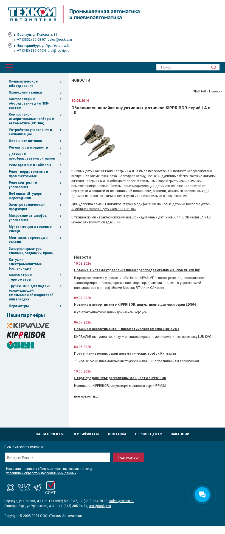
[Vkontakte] (24, 487)
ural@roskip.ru (58, 51)
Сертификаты (85, 434)
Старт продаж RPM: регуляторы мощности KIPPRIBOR (120, 378)
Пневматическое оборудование (23, 84)
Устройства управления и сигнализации (30, 132)
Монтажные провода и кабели (28, 240)
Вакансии (180, 434)
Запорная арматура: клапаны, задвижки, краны (31, 251)
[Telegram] (37, 487)
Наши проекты (50, 434)
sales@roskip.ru (59, 40)
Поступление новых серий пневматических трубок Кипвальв (125, 353)
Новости (215, 91)
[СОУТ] (50, 487)
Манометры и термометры (20, 277)
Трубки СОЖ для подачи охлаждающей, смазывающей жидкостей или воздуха (31, 292)
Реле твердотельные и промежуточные (28, 174)
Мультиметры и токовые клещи (30, 229)
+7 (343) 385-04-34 (31, 51)
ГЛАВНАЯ (199, 91)
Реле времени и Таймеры (30, 165)
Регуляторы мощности (28, 147)
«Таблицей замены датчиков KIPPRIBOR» (103, 209)
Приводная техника (25, 92)
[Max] (11, 487)
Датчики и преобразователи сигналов (32, 156)
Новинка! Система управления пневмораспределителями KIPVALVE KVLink (137, 270)
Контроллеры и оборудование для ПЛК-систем (29, 103)
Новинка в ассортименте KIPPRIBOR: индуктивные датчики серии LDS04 (135, 304)
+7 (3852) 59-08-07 (31, 40)
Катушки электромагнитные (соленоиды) (25, 264)
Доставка (117, 434)
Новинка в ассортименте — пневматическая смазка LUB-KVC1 (126, 329)
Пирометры (19, 306)
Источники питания (25, 141)
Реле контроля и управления (23, 185)
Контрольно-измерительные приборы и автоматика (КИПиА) (31, 119)
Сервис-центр (148, 434)
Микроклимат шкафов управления (28, 218)
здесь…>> (113, 222)
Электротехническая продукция (26, 207)
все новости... (86, 396)
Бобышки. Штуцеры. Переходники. (26, 196)
